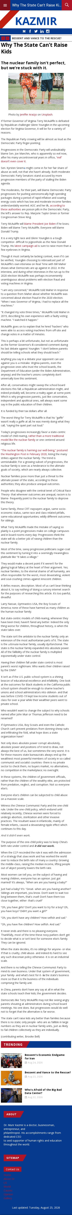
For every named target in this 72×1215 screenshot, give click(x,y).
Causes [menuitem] (8, 1190)
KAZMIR (36, 20)
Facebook (30, 31)
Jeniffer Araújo (28, 114)
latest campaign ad (26, 246)
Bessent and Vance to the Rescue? (36, 38)
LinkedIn (42, 31)
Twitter (36, 31)
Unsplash (47, 114)
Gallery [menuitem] (8, 1198)
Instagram (48, 31)
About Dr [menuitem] (9, 1179)
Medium (24, 31)
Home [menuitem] (7, 1175)
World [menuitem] (7, 1186)
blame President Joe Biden (40, 223)
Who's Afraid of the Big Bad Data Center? (43, 1091)
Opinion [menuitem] (8, 1194)
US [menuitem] (5, 1182)
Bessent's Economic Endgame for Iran (45, 1056)
